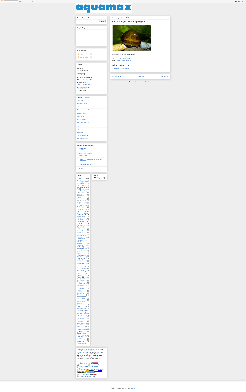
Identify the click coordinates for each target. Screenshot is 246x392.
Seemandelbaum (81, 296)
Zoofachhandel (80, 343)
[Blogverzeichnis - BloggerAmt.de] (85, 363)
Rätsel (87, 285)
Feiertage (86, 202)
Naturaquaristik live (83, 122)
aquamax (80, 100)
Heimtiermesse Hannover (81, 236)
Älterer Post (165, 77)
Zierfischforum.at (82, 119)
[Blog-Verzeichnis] (94, 363)
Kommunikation (81, 255)
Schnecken (128, 60)
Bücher (79, 197)
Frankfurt (79, 218)
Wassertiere (84, 331)
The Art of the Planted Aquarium (83, 313)
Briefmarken (80, 195)
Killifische (83, 250)
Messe (86, 267)
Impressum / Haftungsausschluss (87, 349)
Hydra (78, 245)
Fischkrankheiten (82, 209)
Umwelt (79, 316)
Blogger (133, 388)
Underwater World (85, 164)
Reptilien (79, 290)
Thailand (79, 310)
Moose (87, 272)
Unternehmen (80, 321)
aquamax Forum (82, 103)
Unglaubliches (80, 318)
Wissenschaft (81, 340)
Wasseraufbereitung (81, 328)
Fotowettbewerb (81, 216)
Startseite (141, 77)
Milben (78, 272)
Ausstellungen (84, 191)
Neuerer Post (116, 77)
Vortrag (85, 326)
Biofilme (83, 192)
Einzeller (84, 200)
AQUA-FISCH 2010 (83, 180)
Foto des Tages (120, 60)
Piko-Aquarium (80, 280)
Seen (83, 298)
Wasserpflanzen (83, 330)
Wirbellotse (80, 107)
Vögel (78, 326)
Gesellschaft (80, 230)
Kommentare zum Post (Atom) (143, 82)
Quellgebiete (81, 283)
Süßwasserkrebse (82, 138)
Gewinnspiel (80, 232)
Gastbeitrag (83, 229)
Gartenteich (81, 227)
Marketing (79, 261)
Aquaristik (85, 187)
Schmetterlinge (80, 293)
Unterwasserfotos (82, 323)
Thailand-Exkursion (83, 311)
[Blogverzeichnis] (82, 365)
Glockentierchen (81, 234)
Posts (81, 54)
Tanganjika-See (81, 308)
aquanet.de (80, 126)
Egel (78, 200)
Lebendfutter (81, 258)
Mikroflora (83, 268)
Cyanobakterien (81, 199)
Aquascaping (86, 189)
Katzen (87, 248)
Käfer (85, 247)
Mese (80, 266)
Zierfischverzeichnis (83, 135)
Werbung (83, 335)
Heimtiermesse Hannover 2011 (83, 239)
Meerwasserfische (82, 265)
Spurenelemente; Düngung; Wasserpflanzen (81, 303)
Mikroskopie (80, 270)
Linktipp (85, 260)
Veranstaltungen (81, 324)
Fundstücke (80, 219)
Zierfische (80, 342)
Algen (79, 178)
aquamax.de (97, 352)
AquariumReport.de (85, 153)
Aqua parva (80, 116)
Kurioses (79, 256)
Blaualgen (79, 194)
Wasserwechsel (81, 113)
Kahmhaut (80, 248)
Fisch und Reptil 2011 (84, 203)
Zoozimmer (82, 148)
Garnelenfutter (81, 225)
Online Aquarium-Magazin (85, 110)
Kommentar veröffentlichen (121, 68)
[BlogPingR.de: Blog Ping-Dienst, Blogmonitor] (91, 368)
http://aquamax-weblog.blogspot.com (86, 351)
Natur (79, 277)
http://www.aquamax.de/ (84, 84)
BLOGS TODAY (90, 373)
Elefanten (79, 202)
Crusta (81, 168)
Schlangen (80, 291)
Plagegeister (80, 282)
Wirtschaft (79, 338)
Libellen (79, 260)
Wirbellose (80, 132)
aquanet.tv (80, 129)
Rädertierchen (80, 285)
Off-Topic (84, 278)
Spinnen (79, 300)
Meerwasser (81, 263)
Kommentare (83, 57)
